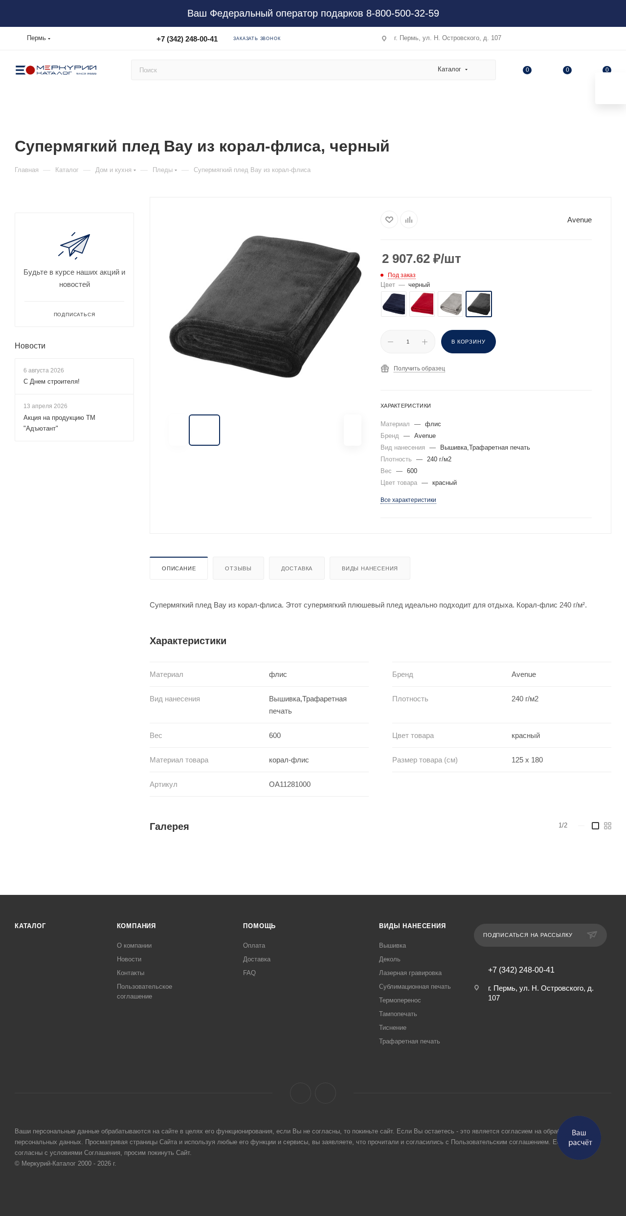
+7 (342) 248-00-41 (187, 39)
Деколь (390, 959)
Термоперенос (400, 1000)
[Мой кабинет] (607, 40)
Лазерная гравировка (410, 973)
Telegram (325, 1093)
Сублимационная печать (415, 986)
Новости (30, 346)
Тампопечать (398, 1014)
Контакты (130, 973)
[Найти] (484, 70)
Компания (136, 926)
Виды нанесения (370, 568)
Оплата (254, 945)
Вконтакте (300, 1093)
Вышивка (392, 945)
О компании (134, 945)
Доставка (297, 568)
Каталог (30, 926)
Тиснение (392, 1027)
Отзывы (238, 568)
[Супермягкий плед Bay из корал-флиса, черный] (265, 307)
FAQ (249, 973)
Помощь (259, 926)
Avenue (579, 220)
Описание (179, 568)
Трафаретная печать (409, 1041)
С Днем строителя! (51, 381)
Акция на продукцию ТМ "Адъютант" (59, 423)
